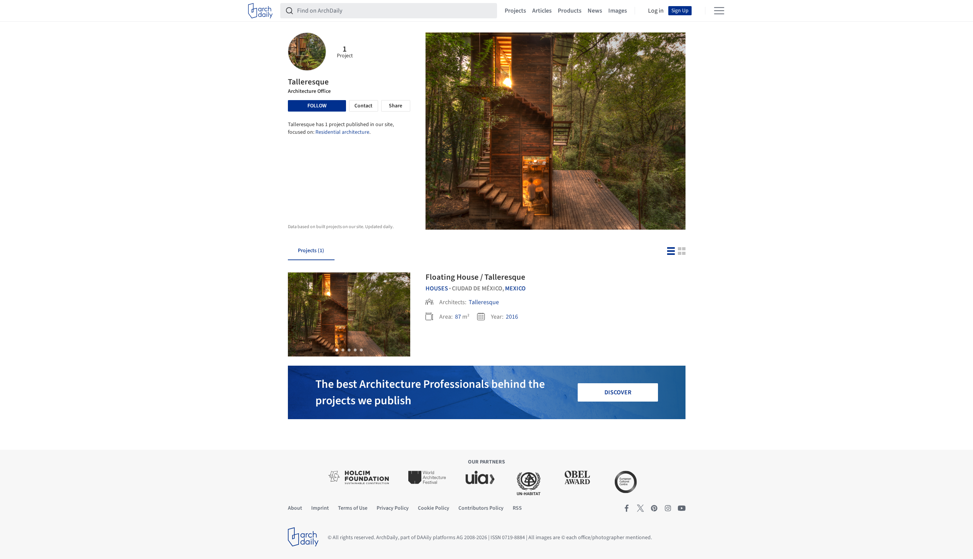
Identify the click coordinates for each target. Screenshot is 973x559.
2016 (512, 317)
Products (570, 10)
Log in (656, 10)
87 (458, 317)
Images (617, 10)
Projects (515, 10)
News (595, 10)
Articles (542, 10)
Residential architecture (342, 132)
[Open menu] (719, 11)
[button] (336, 350)
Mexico (515, 288)
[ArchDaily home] (260, 10)
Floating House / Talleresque (475, 277)
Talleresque (484, 302)
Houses (437, 288)
